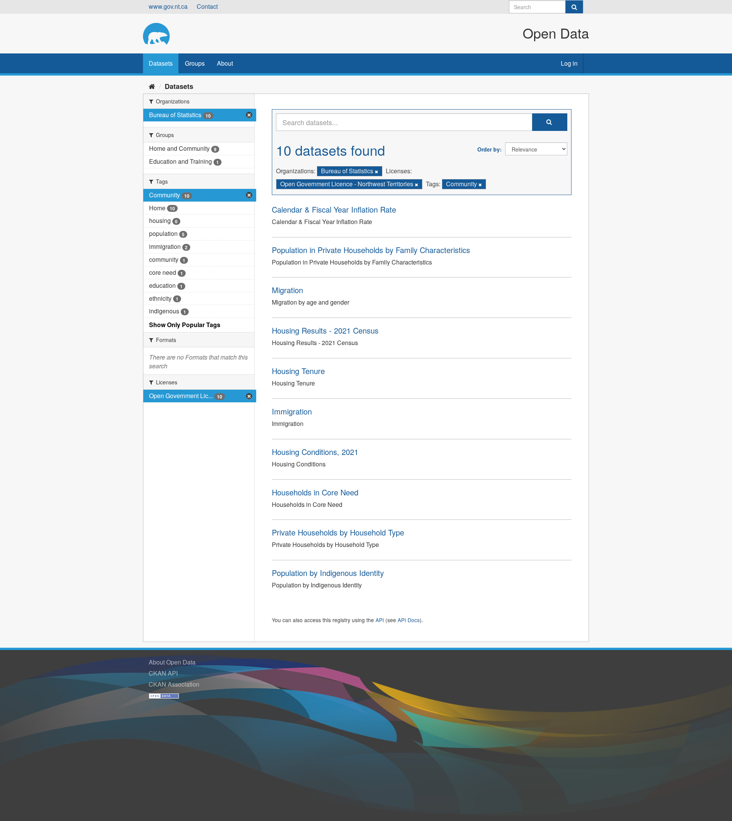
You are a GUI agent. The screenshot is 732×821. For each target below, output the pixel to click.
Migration (287, 289)
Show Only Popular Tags (184, 324)
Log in (569, 63)
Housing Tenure (298, 370)
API (380, 620)
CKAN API (163, 673)
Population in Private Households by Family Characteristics (371, 249)
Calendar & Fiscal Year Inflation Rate (334, 209)
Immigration (292, 411)
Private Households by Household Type (338, 532)
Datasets (161, 63)
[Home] (152, 86)
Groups (195, 63)
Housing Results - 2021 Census (325, 330)
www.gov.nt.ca (168, 6)
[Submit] (574, 6)
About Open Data (172, 662)
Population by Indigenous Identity (328, 572)
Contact (207, 6)
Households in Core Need (315, 492)
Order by (488, 149)
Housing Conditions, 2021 (315, 451)
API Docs (409, 620)
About (225, 63)
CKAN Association (174, 684)
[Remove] (376, 171)
